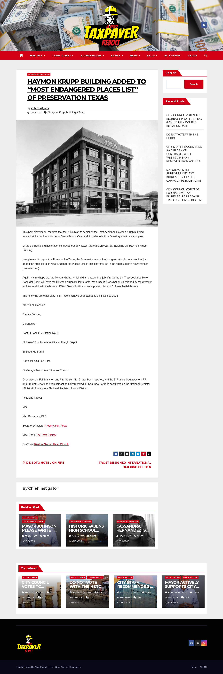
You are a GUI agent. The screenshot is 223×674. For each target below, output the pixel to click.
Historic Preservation (38, 74)
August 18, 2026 (130, 592)
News (134, 55)
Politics (36, 55)
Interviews (172, 55)
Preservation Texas (56, 425)
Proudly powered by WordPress (31, 667)
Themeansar (75, 667)
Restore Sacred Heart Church (51, 444)
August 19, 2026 (34, 592)
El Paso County (95, 577)
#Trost (80, 112)
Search (171, 73)
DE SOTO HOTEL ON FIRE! (45, 462)
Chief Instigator (40, 108)
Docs (151, 55)
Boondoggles (91, 55)
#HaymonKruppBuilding (62, 112)
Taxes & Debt (62, 55)
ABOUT (193, 55)
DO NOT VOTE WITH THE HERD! (86, 584)
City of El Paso (30, 518)
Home (193, 667)
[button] (205, 55)
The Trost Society (46, 435)
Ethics (116, 55)
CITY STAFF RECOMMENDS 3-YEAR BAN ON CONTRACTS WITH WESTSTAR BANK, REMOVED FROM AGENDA (184, 154)
